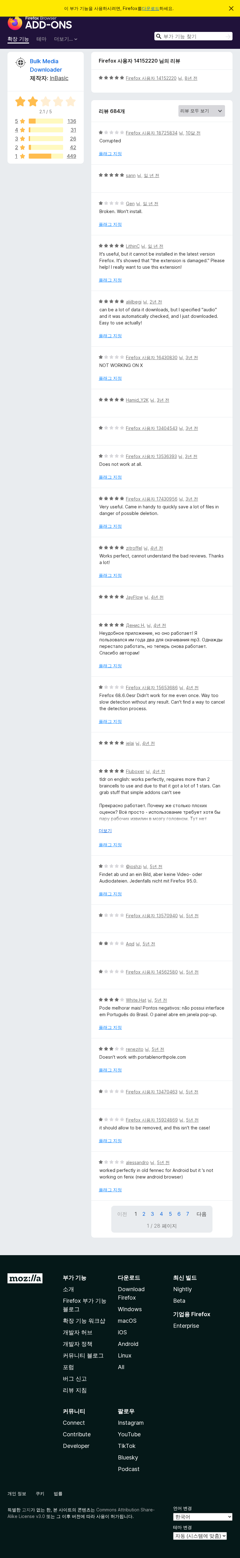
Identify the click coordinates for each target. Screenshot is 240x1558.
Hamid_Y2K (137, 400)
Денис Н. (135, 625)
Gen (130, 203)
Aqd (130, 943)
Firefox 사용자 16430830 (152, 357)
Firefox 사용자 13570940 (152, 915)
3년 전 (192, 357)
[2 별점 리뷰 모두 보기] (46, 147)
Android (128, 1344)
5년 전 (156, 866)
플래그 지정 (110, 153)
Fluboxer (135, 771)
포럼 (68, 1367)
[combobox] (193, 36)
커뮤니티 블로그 (83, 1355)
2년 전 (156, 301)
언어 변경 (182, 1508)
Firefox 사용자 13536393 (151, 456)
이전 (122, 1214)
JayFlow (134, 597)
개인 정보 (17, 1493)
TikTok (127, 1446)
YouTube (129, 1434)
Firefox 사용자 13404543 (152, 428)
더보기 (105, 830)
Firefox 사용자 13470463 (152, 1091)
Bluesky (128, 1457)
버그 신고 (75, 1378)
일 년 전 (151, 175)
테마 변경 (182, 1527)
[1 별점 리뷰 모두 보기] (46, 156)
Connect (74, 1422)
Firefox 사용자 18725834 (152, 132)
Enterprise (186, 1325)
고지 (26, 1509)
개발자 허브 (77, 1332)
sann (131, 175)
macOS (127, 1320)
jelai (130, 743)
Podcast (129, 1469)
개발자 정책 (77, 1344)
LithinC (133, 246)
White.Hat (136, 1000)
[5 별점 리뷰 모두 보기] (46, 121)
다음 (202, 1214)
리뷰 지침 (75, 1390)
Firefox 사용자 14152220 (151, 78)
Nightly (182, 1289)
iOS (122, 1332)
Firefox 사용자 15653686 (152, 687)
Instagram (131, 1422)
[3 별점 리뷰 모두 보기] (46, 138)
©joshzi (134, 866)
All (121, 1367)
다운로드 (150, 8)
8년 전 (191, 78)
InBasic (59, 78)
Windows (130, 1309)
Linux (125, 1355)
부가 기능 (75, 1277)
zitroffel (134, 548)
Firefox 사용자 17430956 (152, 499)
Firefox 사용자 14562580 (152, 972)
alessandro (137, 1162)
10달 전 (193, 132)
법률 (58, 1493)
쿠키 (40, 1493)
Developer (76, 1446)
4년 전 (156, 548)
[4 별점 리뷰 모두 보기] (46, 129)
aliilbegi (134, 301)
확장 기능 (18, 39)
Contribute (77, 1434)
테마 (42, 39)
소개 (68, 1289)
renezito (134, 1049)
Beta (179, 1300)
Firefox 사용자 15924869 (152, 1120)
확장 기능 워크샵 (84, 1320)
